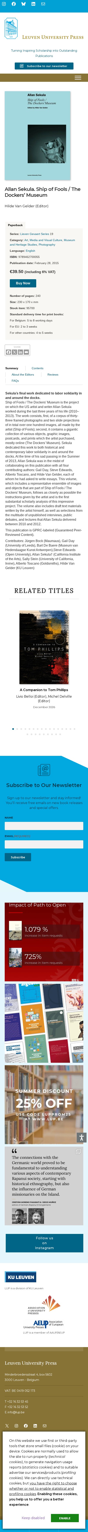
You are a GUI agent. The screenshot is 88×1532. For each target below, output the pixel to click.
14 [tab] (66, 729)
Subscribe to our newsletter (47, 66)
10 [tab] (50, 729)
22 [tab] (48, 735)
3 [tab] (21, 729)
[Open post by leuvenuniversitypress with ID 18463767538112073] (44, 942)
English (30, 250)
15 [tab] (71, 729)
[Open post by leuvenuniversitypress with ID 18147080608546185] (44, 1023)
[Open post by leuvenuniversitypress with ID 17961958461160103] (44, 1186)
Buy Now (23, 283)
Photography (47, 244)
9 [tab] (46, 729)
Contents (37, 368)
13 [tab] (62, 729)
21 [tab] (44, 735)
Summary (11, 368)
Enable (65, 1518)
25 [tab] (60, 735)
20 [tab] (40, 735)
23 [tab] (52, 735)
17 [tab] (28, 735)
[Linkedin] (20, 352)
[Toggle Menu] (78, 78)
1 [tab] (13, 729)
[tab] (15, 225)
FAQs (15, 380)
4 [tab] (26, 729)
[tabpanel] (44, 661)
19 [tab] (36, 735)
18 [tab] (32, 735)
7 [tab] (38, 729)
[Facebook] (8, 352)
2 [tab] (17, 729)
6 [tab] (34, 729)
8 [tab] (42, 729)
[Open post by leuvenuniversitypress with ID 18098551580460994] (44, 1104)
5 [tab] (30, 729)
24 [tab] (56, 735)
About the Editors (23, 374)
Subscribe (18, 857)
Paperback (15, 225)
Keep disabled (33, 1518)
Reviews (52, 374)
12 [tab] (58, 729)
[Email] (26, 352)
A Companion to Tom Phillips (44, 690)
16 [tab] (75, 729)
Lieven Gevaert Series (34, 234)
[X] (14, 352)
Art (26, 240)
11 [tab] (54, 729)
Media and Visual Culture (46, 240)
